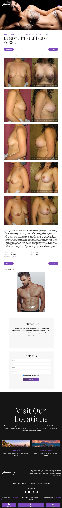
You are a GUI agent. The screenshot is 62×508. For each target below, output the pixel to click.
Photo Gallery (13, 34)
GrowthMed (58, 497)
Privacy (35, 385)
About (40, 483)
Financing (33, 483)
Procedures (16, 483)
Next (53, 49)
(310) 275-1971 (32, 489)
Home (5, 34)
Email (53, 506)
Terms (38, 385)
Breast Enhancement (25, 34)
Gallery (25, 483)
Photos (9, 506)
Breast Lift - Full (38, 34)
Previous (9, 49)
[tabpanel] (31, 292)
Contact (47, 483)
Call (31, 506)
